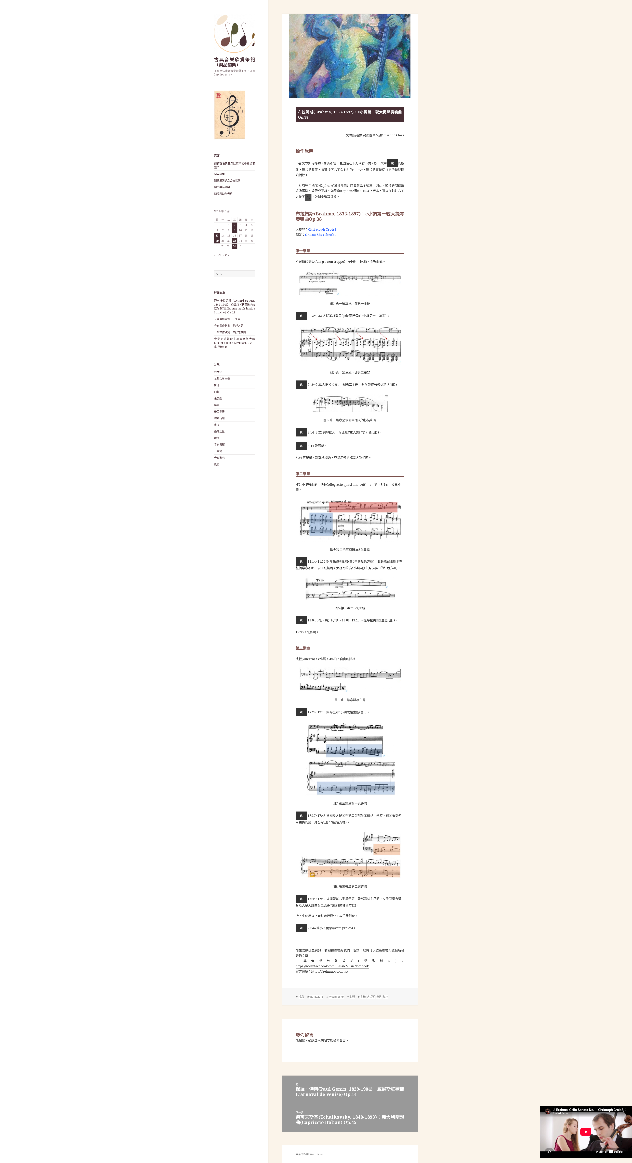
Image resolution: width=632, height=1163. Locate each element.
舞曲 (216, 438)
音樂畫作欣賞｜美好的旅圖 (230, 332)
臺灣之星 (219, 431)
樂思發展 (219, 411)
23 (234, 241)
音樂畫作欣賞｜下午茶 (227, 319)
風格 (216, 464)
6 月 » (226, 255)
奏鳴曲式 (376, 261)
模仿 (379, 996)
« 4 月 (217, 255)
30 (234, 246)
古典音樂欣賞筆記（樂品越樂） (234, 62)
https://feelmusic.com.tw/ (329, 971)
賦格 (352, 659)
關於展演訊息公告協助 (227, 180)
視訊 (301, 996)
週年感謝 (219, 174)
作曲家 (218, 372)
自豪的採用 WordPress (309, 1154)
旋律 (216, 385)
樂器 (216, 405)
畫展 (216, 425)
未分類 (218, 398)
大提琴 (371, 996)
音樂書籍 (219, 444)
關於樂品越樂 (222, 187)
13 (217, 235)
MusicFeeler (336, 996)
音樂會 (218, 451)
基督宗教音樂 (222, 378)
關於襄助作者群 (223, 194)
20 (217, 241)
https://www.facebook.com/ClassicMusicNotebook (332, 966)
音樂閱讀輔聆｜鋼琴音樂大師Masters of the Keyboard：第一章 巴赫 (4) (234, 343)
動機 (363, 996)
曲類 (216, 392)
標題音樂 (219, 418)
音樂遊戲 (219, 458)
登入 (317, 1040)
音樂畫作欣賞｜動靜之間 (228, 325)
